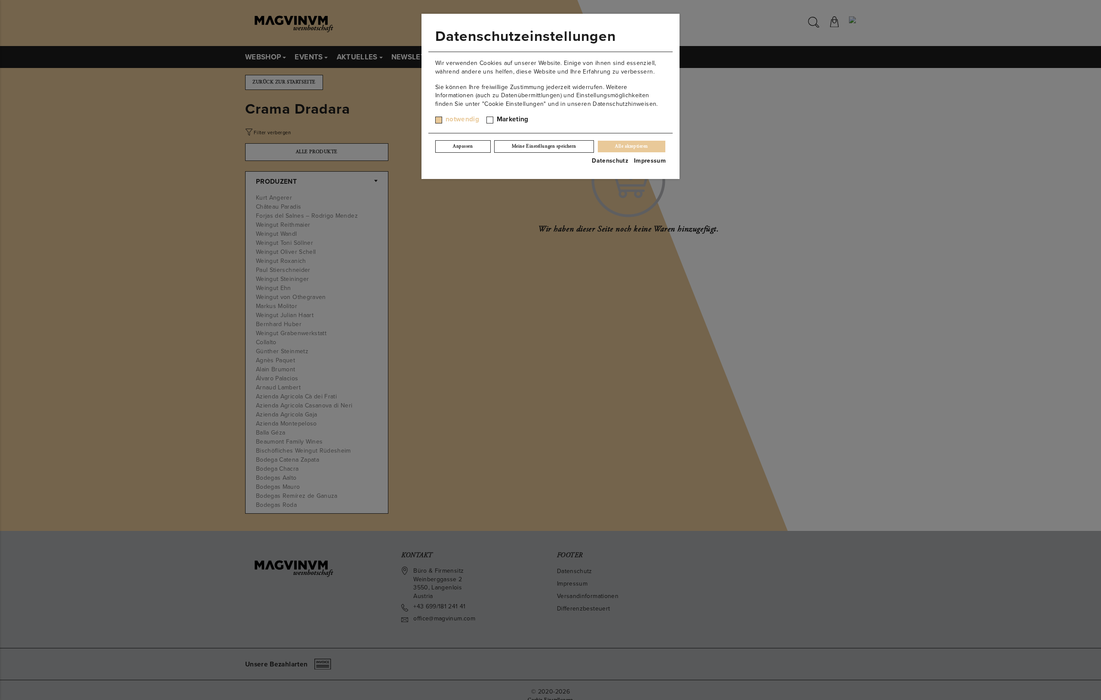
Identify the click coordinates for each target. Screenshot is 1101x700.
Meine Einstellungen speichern (544, 146)
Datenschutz (610, 160)
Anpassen (463, 146)
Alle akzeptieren (631, 146)
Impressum (650, 160)
